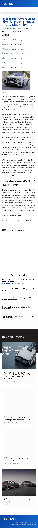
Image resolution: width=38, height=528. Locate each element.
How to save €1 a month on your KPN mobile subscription (16, 299)
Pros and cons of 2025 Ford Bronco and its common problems (18, 460)
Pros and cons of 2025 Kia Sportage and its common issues (18, 419)
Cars (5, 371)
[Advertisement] (19, 254)
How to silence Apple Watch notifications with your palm (18, 317)
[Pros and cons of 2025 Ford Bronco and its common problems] (19, 441)
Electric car (11, 230)
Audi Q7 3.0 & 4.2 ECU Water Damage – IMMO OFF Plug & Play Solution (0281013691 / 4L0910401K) (18, 376)
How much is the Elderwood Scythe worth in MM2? (18, 290)
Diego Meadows (8, 381)
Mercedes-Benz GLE (8, 233)
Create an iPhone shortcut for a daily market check (16, 308)
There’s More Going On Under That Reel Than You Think (18, 280)
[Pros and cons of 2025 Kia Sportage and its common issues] (19, 400)
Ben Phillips (7, 422)
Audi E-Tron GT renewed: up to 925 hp (17, 501)
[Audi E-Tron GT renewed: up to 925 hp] (19, 482)
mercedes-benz (19, 230)
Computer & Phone (7, 283)
